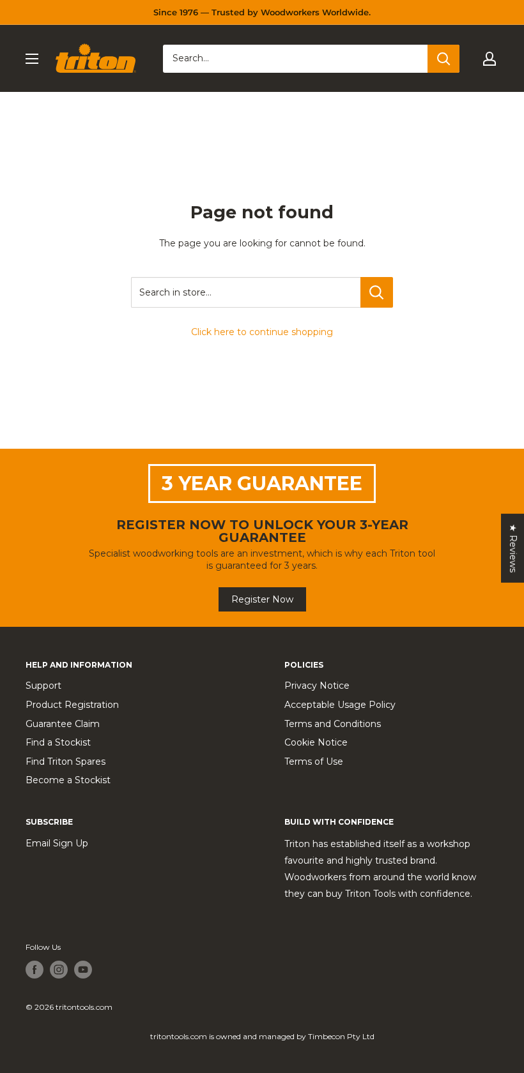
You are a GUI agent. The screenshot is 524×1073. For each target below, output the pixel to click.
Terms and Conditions (332, 724)
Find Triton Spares (65, 761)
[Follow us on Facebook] (34, 970)
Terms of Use (313, 761)
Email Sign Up (57, 843)
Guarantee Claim (63, 724)
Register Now (262, 599)
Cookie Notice (316, 742)
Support (43, 685)
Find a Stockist (58, 742)
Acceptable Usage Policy (340, 704)
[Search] (443, 59)
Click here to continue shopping (262, 332)
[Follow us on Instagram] (59, 970)
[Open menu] (32, 59)
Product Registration (72, 704)
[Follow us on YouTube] (83, 970)
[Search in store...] (376, 292)
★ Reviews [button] (513, 547)
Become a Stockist (68, 780)
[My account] (489, 59)
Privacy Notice (317, 685)
